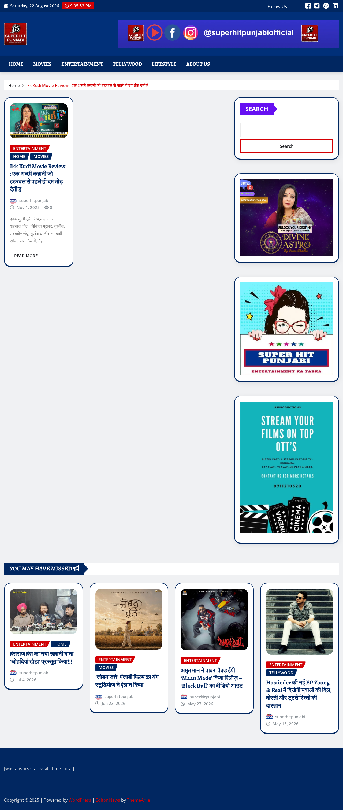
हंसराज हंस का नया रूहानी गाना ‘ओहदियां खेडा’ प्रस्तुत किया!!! (41, 658)
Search (256, 109)
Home (16, 64)
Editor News (108, 800)
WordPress (80, 800)
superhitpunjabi (34, 200)
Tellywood (127, 64)
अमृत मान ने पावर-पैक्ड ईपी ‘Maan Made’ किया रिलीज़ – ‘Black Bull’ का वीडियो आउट (212, 678)
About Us (198, 64)
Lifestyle (164, 64)
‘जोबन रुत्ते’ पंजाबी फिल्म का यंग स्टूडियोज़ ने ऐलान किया (126, 681)
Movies (42, 64)
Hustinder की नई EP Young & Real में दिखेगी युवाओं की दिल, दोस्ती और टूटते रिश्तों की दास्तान (299, 694)
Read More (26, 255)
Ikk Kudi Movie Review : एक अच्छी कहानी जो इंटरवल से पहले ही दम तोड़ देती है (87, 85)
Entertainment (82, 64)
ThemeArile (138, 800)
